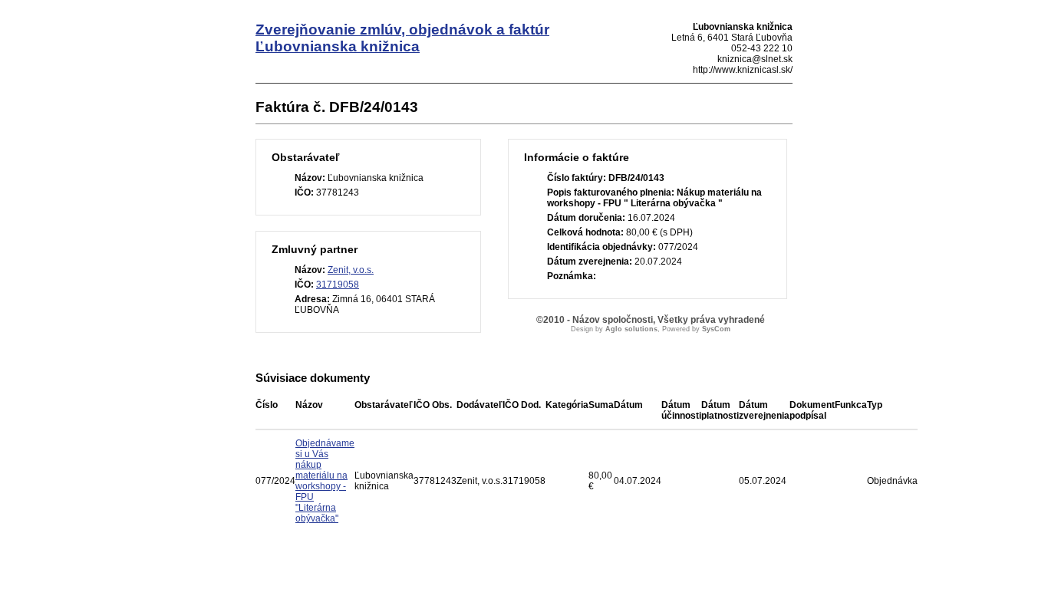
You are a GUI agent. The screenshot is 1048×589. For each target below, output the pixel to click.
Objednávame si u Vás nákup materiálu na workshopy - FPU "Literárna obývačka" (324, 481)
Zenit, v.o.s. (351, 270)
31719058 (337, 284)
